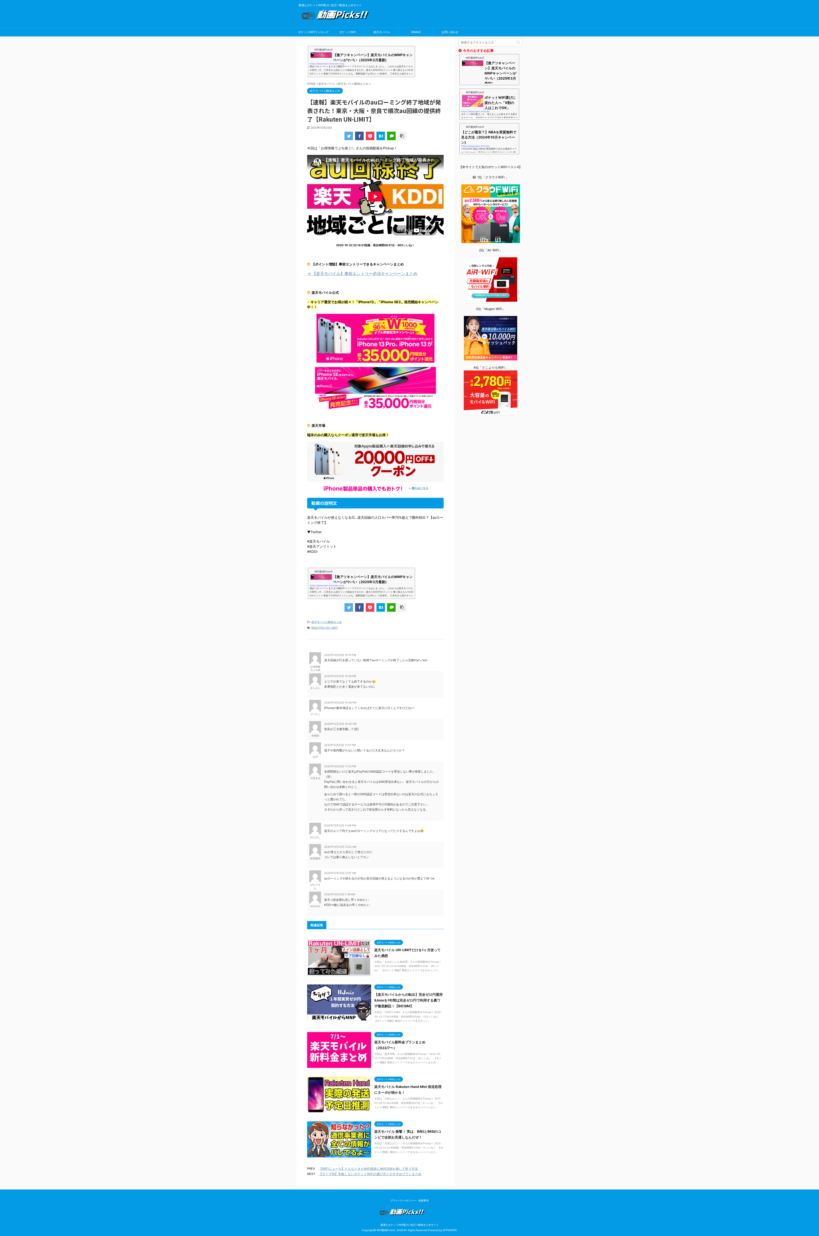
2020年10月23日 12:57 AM (340, 873)
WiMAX (416, 32)
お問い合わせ (450, 32)
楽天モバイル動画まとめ (326, 622)
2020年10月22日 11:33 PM (340, 766)
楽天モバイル (381, 32)
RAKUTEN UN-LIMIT (324, 627)
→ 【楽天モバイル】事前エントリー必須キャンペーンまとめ (362, 273)
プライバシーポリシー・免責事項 (409, 1200)
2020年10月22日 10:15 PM (340, 655)
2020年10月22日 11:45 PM (340, 825)
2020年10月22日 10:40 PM (340, 723)
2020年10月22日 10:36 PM (340, 702)
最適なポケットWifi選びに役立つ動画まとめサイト (409, 1224)
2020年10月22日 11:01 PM (340, 745)
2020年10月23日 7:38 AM (339, 894)
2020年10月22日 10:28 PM (340, 676)
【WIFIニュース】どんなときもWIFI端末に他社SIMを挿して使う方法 (368, 1169)
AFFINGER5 (450, 1230)
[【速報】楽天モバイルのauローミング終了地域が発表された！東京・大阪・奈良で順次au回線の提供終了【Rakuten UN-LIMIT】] (380, 136)
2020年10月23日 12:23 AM (340, 846)
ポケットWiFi (347, 32)
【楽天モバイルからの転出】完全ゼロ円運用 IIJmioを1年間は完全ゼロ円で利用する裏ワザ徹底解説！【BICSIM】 (408, 1000)
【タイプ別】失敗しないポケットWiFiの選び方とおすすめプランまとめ (370, 1174)
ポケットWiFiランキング (313, 32)
